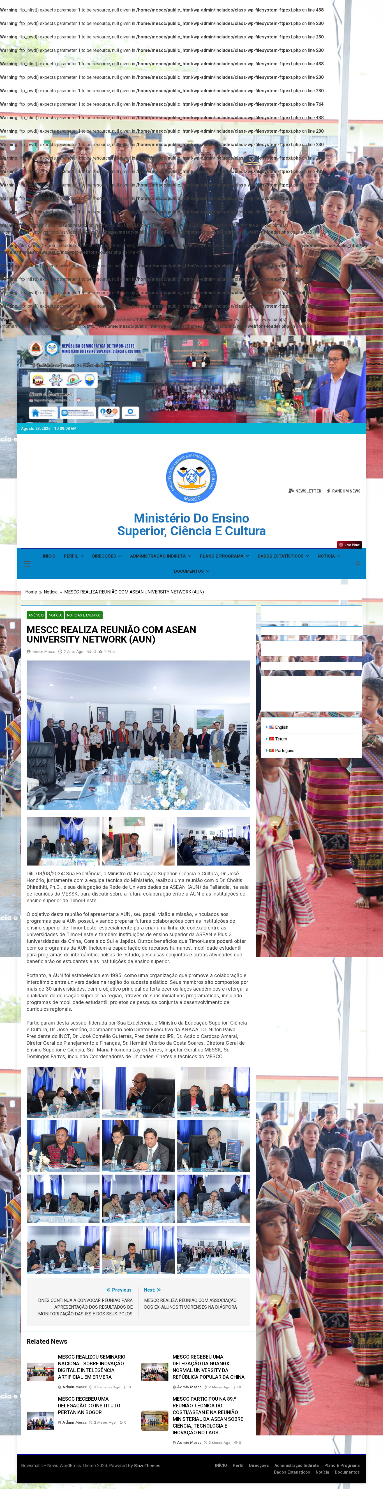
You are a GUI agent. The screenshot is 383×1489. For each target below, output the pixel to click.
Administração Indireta (158, 556)
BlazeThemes (147, 1465)
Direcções (104, 556)
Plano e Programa (222, 556)
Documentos (189, 571)
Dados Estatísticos (281, 556)
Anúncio (36, 615)
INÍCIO (49, 556)
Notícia (326, 556)
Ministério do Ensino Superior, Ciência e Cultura (191, 524)
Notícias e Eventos (84, 615)
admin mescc (44, 651)
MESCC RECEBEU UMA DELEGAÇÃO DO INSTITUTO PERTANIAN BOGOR (89, 1405)
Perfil (71, 556)
